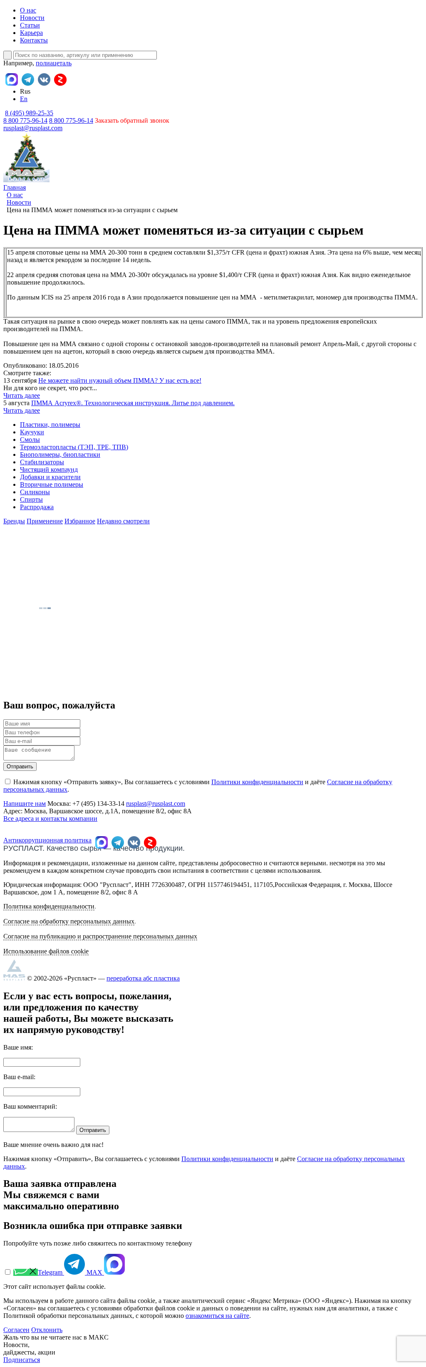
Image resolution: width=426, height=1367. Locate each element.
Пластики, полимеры (50, 424)
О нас (28, 10)
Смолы (30, 439)
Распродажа (37, 506)
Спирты (31, 499)
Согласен (16, 1329)
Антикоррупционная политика (47, 840)
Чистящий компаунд (49, 469)
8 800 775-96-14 (71, 120)
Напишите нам (24, 803)
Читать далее (21, 395)
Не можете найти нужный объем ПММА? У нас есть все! (119, 380)
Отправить (20, 766)
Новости (32, 17)
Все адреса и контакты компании (50, 818)
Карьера (31, 32)
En (23, 98)
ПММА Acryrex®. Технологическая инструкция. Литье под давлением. (133, 402)
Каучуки (32, 432)
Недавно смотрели (123, 521)
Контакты (34, 40)
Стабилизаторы (42, 462)
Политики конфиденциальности (257, 781)
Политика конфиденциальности (48, 906)
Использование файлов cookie (46, 951)
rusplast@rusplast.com (32, 127)
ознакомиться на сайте (217, 1315)
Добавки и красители (50, 476)
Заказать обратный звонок (132, 120)
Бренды (14, 521)
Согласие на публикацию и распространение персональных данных (100, 936)
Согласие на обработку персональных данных (68, 921)
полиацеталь (54, 63)
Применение (45, 521)
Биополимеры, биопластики (60, 454)
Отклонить (46, 1329)
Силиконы (35, 491)
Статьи (30, 25)
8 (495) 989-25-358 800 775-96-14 (28, 116)
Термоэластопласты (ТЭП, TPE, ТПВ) (74, 447)
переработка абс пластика (143, 978)
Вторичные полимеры (51, 484)
